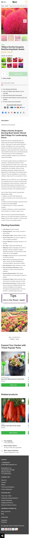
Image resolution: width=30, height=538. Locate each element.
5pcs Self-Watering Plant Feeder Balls (12, 379)
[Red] (15, 65)
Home (2, 6)
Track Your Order (6, 496)
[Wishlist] (23, 354)
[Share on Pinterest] (11, 112)
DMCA (3, 485)
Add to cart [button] (13, 385)
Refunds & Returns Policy (8, 505)
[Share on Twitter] (8, 112)
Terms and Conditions (7, 487)
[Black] (3, 59)
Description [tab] (5, 120)
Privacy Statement (6, 489)
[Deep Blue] (20, 59)
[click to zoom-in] (14, 21)
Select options (13, 432)
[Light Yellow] (9, 65)
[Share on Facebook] (5, 112)
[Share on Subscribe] (17, 112)
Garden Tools (5, 377)
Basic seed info (5, 511)
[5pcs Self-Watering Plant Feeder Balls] (13, 364)
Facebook (4, 520)
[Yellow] (20, 65)
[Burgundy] (9, 59)
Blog (2, 514)
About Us (4, 480)
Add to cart (18, 74)
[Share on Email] (14, 112)
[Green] (3, 65)
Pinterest (4, 522)
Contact (3, 482)
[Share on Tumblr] (20, 112)
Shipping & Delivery (7, 502)
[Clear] (15, 59)
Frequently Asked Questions (9, 498)
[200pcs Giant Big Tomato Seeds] (13, 410)
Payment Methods (6, 500)
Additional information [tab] (8, 125)
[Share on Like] (2, 112)
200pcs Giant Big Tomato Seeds (11, 425)
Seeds (6, 6)
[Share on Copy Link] (23, 112)
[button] (6, 73)
